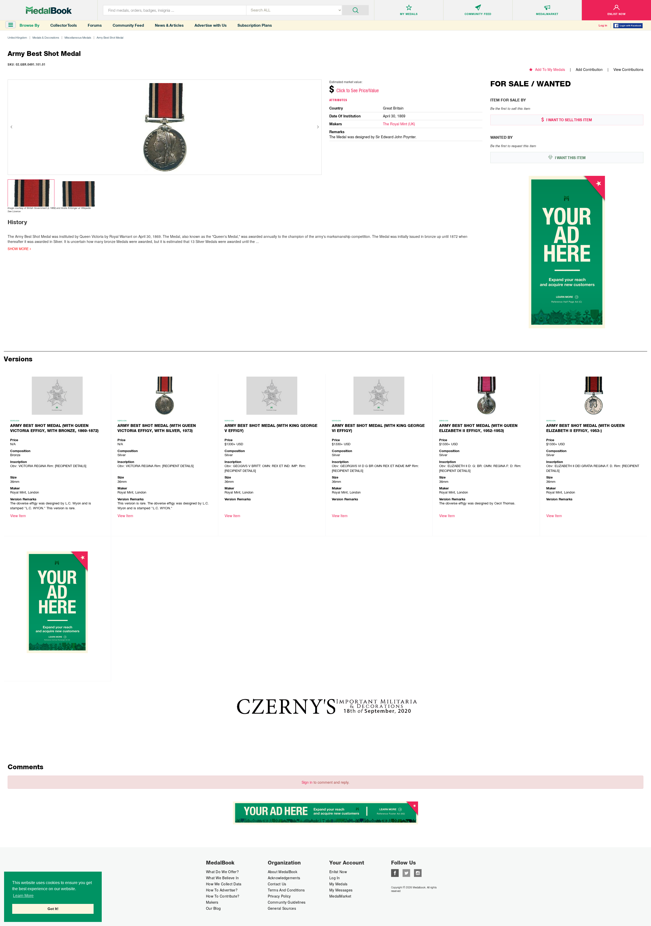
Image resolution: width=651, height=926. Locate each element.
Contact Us (277, 883)
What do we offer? (222, 871)
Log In (334, 877)
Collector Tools (63, 25)
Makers (212, 902)
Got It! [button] (53, 909)
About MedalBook (283, 871)
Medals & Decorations (46, 37)
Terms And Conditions (286, 889)
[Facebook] (395, 872)
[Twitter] (406, 872)
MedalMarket (340, 896)
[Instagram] (418, 872)
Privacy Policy (279, 896)
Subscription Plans (255, 25)
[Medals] (49, 10)
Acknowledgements (284, 877)
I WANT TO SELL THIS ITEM (568, 120)
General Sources (282, 908)
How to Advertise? (222, 889)
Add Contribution (589, 69)
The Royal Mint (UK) (399, 124)
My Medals (338, 883)
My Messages (340, 889)
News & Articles (169, 25)
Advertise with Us (211, 25)
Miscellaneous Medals (78, 37)
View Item (18, 515)
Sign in (307, 782)
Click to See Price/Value (357, 90)
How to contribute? (222, 896)
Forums (95, 25)
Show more (19, 248)
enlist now (338, 871)
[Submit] (355, 9)
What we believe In (222, 877)
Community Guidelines (287, 902)
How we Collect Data (224, 883)
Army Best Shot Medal (110, 37)
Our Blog (213, 908)
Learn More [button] (23, 895)
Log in (603, 25)
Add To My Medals (550, 69)
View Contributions (628, 69)
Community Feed (128, 25)
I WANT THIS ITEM (570, 158)
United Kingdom (17, 37)
